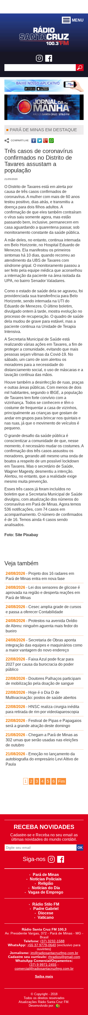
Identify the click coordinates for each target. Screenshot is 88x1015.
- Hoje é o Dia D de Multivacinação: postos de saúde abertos (41, 695)
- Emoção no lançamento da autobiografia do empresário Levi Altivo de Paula (42, 759)
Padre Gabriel (45, 909)
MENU (78, 20)
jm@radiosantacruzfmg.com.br (54, 953)
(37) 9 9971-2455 (42, 965)
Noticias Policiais (46, 879)
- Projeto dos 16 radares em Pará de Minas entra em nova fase (40, 576)
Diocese (45, 913)
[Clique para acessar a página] (44, 86)
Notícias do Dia (46, 888)
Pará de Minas (46, 875)
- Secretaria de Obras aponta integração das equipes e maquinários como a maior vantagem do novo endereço (44, 645)
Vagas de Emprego (45, 892)
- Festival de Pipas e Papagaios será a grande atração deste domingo (43, 723)
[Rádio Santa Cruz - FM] (44, 35)
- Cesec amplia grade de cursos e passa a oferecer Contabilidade (43, 609)
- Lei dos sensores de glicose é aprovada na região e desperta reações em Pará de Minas (43, 592)
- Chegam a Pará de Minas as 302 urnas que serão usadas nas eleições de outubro (42, 740)
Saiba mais (44, 976)
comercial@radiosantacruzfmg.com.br (44, 968)
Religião (45, 883)
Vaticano (46, 917)
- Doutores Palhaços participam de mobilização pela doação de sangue (43, 681)
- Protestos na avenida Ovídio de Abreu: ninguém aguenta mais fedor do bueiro (42, 626)
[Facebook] (48, 58)
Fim (61, 781)
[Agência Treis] (57, 1005)
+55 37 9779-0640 (41, 945)
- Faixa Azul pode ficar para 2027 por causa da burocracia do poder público (40, 664)
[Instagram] (39, 58)
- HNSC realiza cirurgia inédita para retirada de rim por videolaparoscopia (42, 709)
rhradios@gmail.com (64, 957)
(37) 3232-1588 (52, 941)
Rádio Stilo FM (45, 904)
